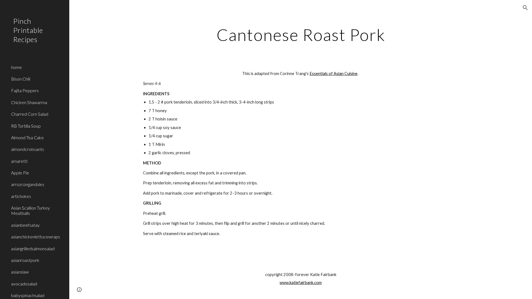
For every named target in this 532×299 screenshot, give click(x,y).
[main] (301, 34)
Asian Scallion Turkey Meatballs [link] (30, 210)
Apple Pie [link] (20, 172)
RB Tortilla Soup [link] (26, 125)
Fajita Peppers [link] (25, 90)
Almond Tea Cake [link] (27, 137)
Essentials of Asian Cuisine (333, 73)
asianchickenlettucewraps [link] (35, 236)
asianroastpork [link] (25, 260)
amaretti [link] (19, 161)
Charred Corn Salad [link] (29, 114)
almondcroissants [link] (27, 149)
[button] (525, 7)
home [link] (16, 67)
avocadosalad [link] (24, 283)
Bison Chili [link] (20, 78)
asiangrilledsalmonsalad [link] (33, 248)
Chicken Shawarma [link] (29, 102)
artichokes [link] (21, 196)
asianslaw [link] (20, 271)
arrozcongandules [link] (27, 184)
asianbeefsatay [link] (25, 225)
